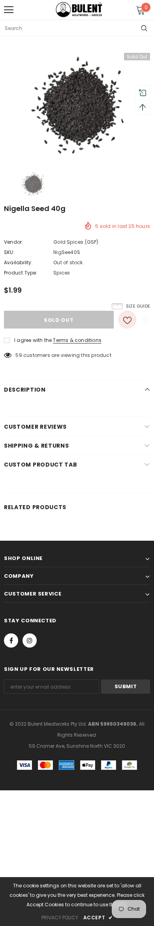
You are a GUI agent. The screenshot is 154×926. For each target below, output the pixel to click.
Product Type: (21, 272)
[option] (77, 106)
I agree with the (33, 340)
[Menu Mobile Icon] (8, 10)
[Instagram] (30, 640)
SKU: (9, 252)
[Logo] (79, 9)
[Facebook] (11, 640)
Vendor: (13, 242)
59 (18, 355)
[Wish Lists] (127, 320)
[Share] (143, 320)
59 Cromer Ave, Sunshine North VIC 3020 (77, 746)
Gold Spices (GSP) (75, 242)
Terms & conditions (77, 340)
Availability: (18, 262)
